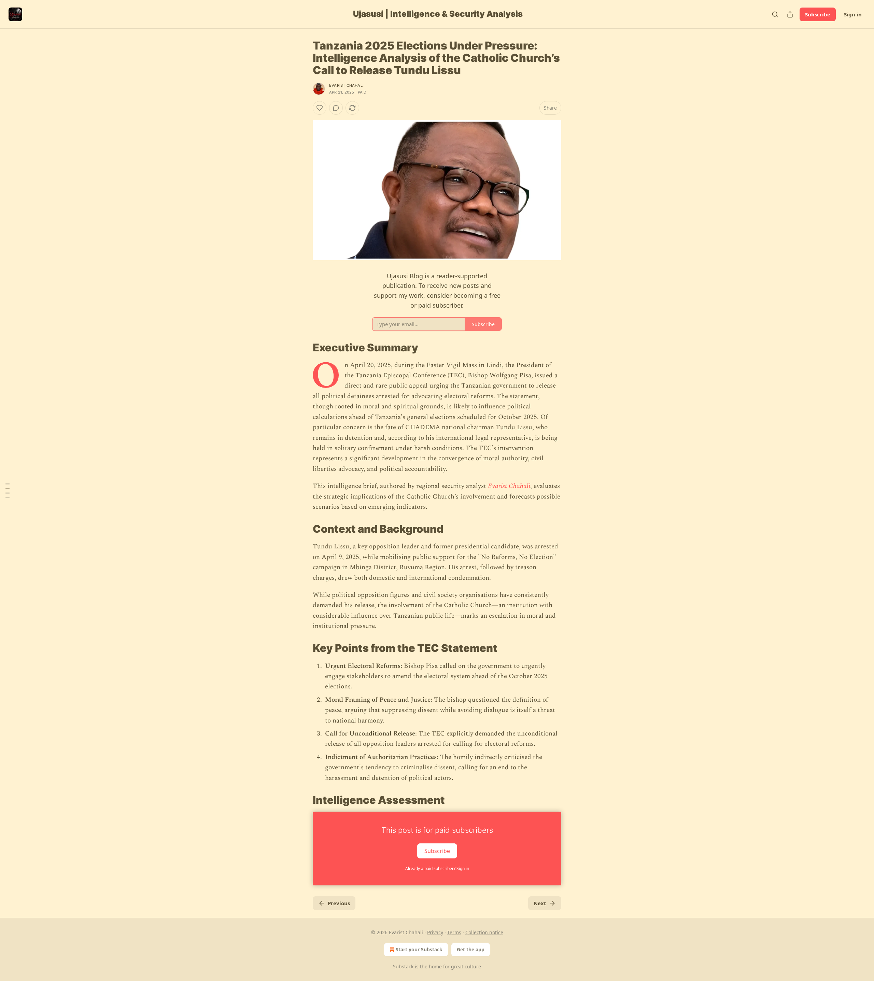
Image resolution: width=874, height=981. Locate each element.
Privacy (435, 932)
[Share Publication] (790, 14)
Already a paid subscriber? (437, 868)
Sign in (853, 14)
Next (540, 903)
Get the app (470, 949)
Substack (403, 966)
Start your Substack (419, 949)
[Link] (303, 347)
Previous (339, 903)
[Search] (775, 14)
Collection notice (484, 932)
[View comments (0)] (336, 108)
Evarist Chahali (346, 85)
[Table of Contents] (7, 490)
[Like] (319, 108)
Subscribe (817, 14)
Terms (454, 932)
